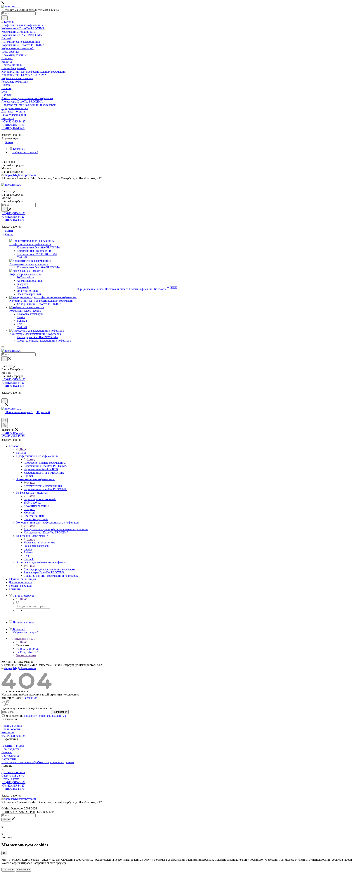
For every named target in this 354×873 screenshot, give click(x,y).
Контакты (7, 732)
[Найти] (4, 17)
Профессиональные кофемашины (45, 462)
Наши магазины (11, 725)
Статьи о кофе (10, 778)
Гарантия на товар (13, 745)
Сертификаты (10, 755)
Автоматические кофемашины (43, 485)
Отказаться (23, 869)
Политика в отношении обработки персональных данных (37, 762)
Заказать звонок (26, 655)
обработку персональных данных (45, 715)
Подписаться (60, 711)
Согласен (8, 869)
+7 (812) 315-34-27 (13, 121)
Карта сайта (8, 759)
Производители (11, 749)
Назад (23, 449)
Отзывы (6, 752)
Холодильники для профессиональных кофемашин (56, 529)
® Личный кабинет (13, 735)
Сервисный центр (12, 775)
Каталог (21, 452)
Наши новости (10, 729)
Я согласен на (36, 715)
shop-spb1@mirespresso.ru (20, 175)
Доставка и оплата (13, 772)
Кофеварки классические (39, 542)
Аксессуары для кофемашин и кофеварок (49, 569)
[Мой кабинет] (3, 396)
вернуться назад (11, 697)
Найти (6, 819)
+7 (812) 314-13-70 (13, 128)
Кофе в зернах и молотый (40, 499)
